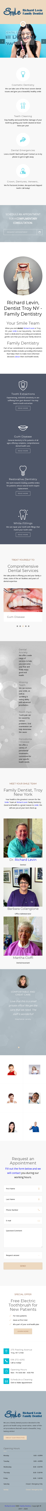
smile (15, 331)
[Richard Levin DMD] (23, 11)
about (17, 356)
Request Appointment (17, 232)
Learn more (23, 1331)
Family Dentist (25, 1506)
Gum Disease (16, 616)
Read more (23, 408)
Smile (7, 802)
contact (16, 1173)
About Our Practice (15, 1438)
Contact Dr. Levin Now (19, 49)
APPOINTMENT (31, 214)
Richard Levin (29, 328)
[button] (17, 626)
